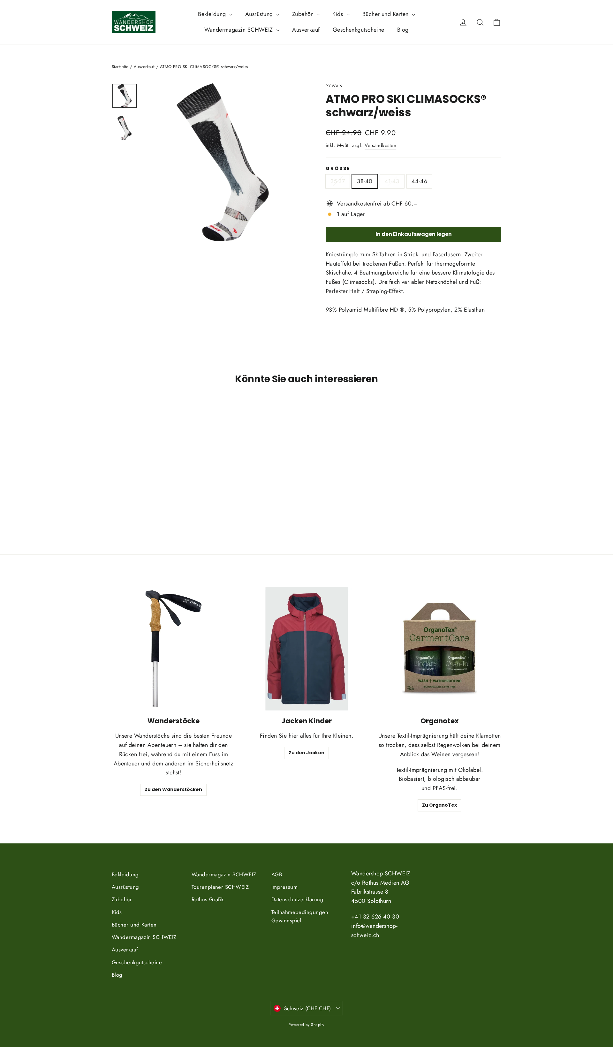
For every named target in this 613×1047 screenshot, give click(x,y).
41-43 (392, 181)
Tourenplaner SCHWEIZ (220, 887)
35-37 (337, 181)
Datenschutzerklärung (297, 899)
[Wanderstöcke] (173, 648)
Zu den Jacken (306, 752)
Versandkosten (380, 145)
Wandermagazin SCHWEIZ (239, 30)
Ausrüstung (260, 14)
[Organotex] (439, 648)
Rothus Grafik (208, 899)
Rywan (334, 86)
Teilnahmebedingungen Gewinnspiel (299, 916)
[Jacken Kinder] (306, 648)
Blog (403, 30)
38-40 (364, 181)
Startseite (120, 67)
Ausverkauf (306, 30)
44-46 (419, 181)
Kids (338, 14)
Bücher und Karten (386, 14)
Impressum (284, 887)
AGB (276, 874)
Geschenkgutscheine (358, 30)
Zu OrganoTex (439, 805)
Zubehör (303, 14)
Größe (338, 168)
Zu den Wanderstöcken (173, 789)
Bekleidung (213, 14)
